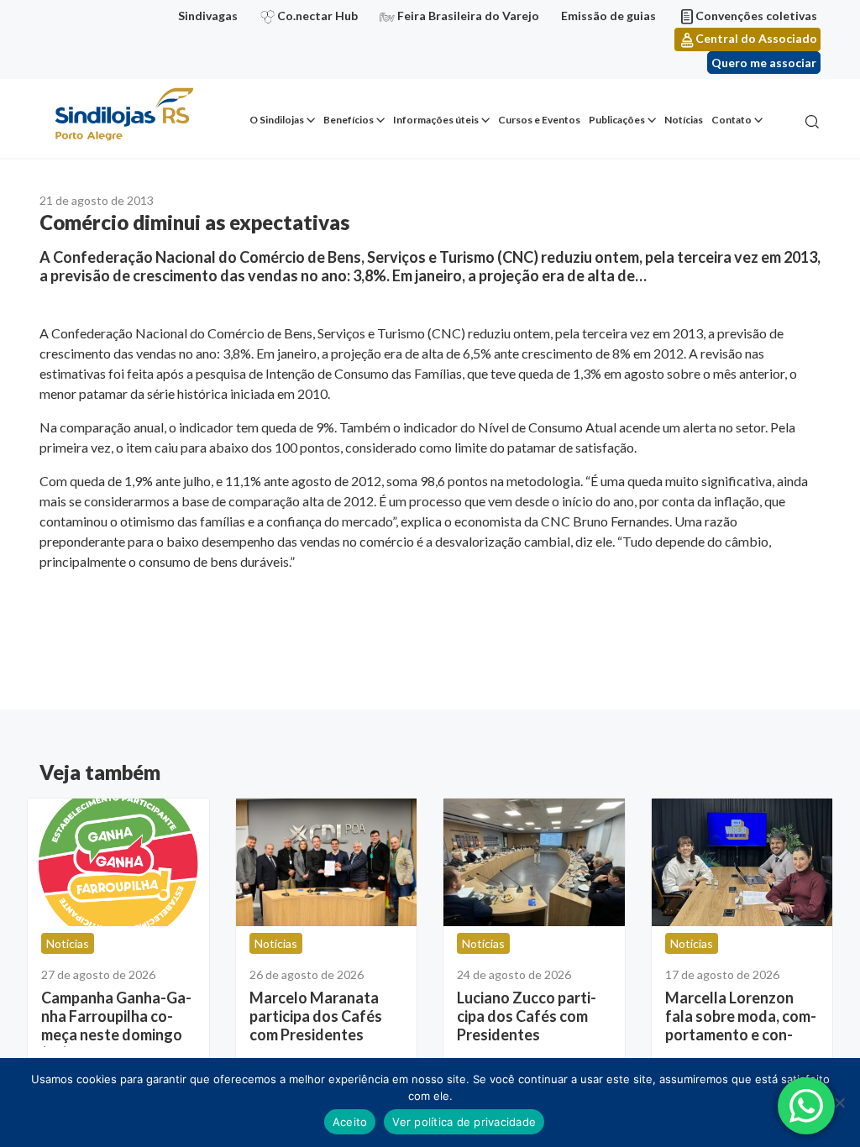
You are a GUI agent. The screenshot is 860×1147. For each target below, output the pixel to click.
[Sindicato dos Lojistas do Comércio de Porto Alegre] (123, 115)
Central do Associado (756, 38)
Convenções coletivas (756, 15)
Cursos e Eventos (539, 119)
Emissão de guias (608, 15)
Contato (731, 119)
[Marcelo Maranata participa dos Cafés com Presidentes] (326, 862)
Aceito (350, 1122)
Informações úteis (436, 119)
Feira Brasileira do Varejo (468, 15)
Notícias (683, 119)
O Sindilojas (276, 119)
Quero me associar (763, 62)
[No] (839, 1102)
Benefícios (348, 119)
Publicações (617, 119)
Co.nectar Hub (317, 15)
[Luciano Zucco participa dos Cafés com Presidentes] (534, 862)
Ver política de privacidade (464, 1122)
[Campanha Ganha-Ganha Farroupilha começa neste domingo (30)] (118, 862)
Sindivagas (208, 15)
